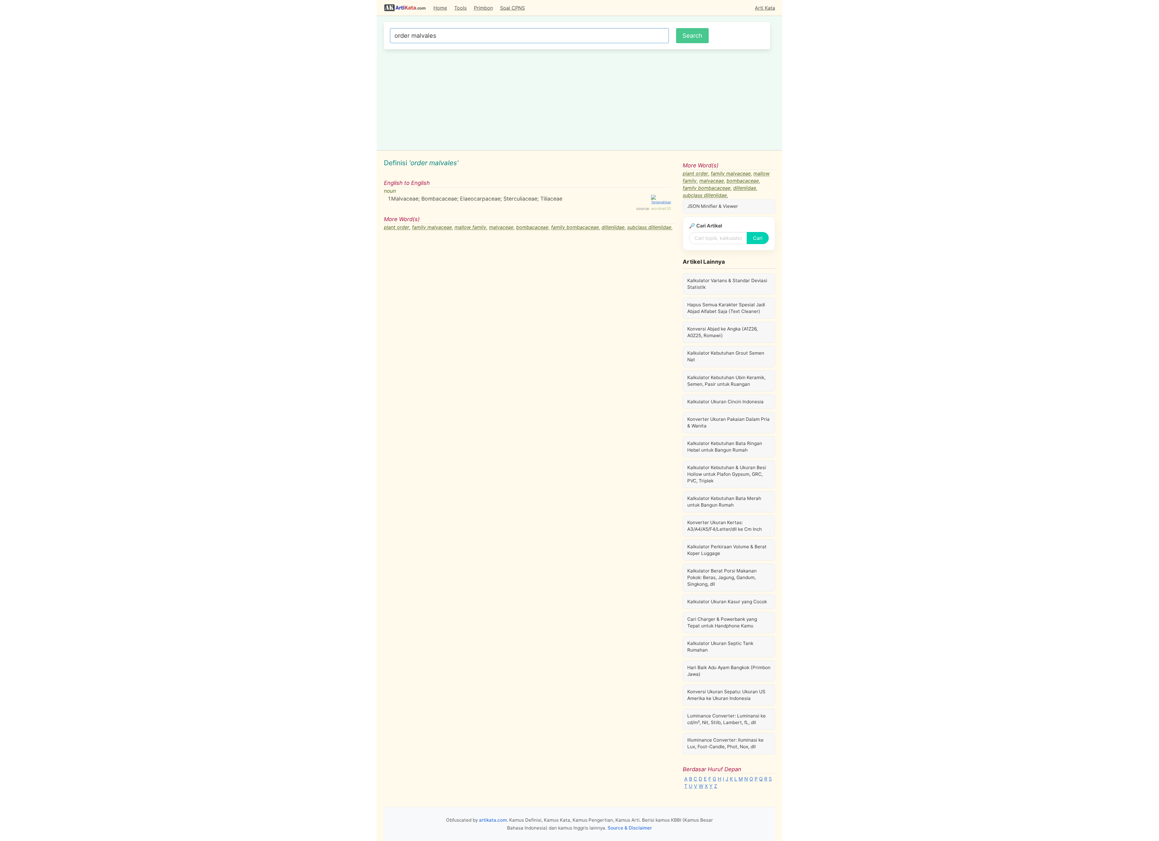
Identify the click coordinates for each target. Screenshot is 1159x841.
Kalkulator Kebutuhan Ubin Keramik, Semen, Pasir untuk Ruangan (726, 381)
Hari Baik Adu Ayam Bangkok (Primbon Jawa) (729, 671)
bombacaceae (532, 227)
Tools (460, 8)
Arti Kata (765, 8)
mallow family (470, 227)
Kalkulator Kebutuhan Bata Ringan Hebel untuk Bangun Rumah (724, 446)
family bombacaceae (575, 227)
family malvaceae (432, 227)
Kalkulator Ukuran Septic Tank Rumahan (720, 646)
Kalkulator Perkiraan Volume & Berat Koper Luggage (727, 550)
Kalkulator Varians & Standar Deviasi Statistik (727, 284)
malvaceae (501, 227)
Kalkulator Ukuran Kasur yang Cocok (727, 601)
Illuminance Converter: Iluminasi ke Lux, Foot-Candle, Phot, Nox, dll (725, 743)
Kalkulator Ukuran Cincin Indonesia (725, 401)
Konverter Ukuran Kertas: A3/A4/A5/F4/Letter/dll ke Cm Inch (724, 526)
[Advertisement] (577, 98)
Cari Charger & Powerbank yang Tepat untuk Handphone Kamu (722, 622)
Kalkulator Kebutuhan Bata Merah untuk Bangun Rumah (724, 501)
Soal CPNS (512, 8)
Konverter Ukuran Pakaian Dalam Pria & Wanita (728, 422)
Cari (757, 238)
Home (440, 8)
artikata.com (493, 820)
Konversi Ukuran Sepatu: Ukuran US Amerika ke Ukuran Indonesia (726, 695)
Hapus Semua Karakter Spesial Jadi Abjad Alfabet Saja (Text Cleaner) (726, 308)
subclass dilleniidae (649, 227)
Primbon (483, 8)
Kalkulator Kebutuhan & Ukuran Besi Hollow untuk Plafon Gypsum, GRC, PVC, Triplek (726, 474)
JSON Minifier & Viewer (712, 206)
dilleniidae (613, 227)
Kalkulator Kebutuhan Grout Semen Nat (725, 356)
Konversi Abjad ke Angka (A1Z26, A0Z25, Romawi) (722, 332)
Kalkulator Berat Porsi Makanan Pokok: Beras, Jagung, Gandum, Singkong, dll (722, 577)
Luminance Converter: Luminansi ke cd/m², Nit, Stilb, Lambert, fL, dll (726, 719)
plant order (396, 227)
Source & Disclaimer (630, 828)
